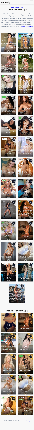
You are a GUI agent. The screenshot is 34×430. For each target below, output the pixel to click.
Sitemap (28, 420)
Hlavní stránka (15, 7)
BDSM (21, 7)
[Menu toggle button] (31, 2)
